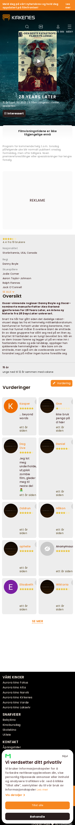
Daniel (60, 444)
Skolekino (9, 730)
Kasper (25, 404)
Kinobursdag (12, 725)
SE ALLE (7, 292)
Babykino (9, 720)
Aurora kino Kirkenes (17, 697)
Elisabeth (26, 585)
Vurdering (63, 383)
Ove (59, 404)
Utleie (7, 735)
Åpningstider (12, 747)
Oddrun (25, 508)
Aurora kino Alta (14, 687)
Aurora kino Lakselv (17, 707)
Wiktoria (62, 585)
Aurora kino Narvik (16, 692)
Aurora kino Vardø (16, 702)
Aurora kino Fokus (15, 683)
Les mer (42, 790)
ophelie (25, 546)
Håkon (60, 508)
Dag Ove (22, 446)
